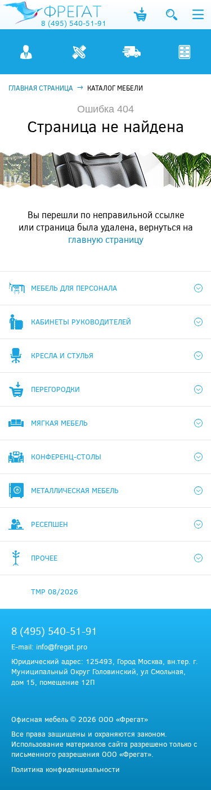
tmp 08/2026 (54, 591)
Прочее (44, 558)
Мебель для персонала (74, 288)
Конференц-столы (66, 457)
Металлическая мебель (75, 490)
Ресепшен (49, 524)
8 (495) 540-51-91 (73, 23)
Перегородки (55, 389)
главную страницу (105, 239)
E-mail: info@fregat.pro (49, 647)
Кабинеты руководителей (81, 322)
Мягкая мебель (59, 423)
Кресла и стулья (62, 355)
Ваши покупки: (140, 14)
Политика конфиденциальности (65, 769)
